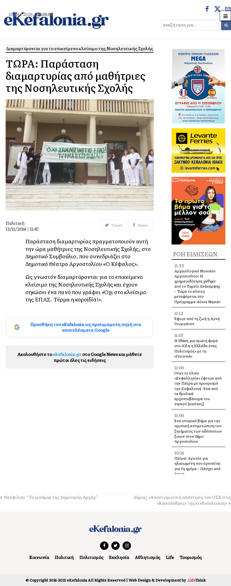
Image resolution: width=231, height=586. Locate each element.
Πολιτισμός (91, 557)
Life (170, 557)
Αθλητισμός (147, 557)
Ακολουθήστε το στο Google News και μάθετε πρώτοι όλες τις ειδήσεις (79, 357)
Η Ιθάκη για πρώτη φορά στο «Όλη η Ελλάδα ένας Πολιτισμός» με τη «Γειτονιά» (196, 348)
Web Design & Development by (167, 580)
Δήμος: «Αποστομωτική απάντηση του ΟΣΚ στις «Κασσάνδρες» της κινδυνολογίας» (182, 500)
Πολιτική (64, 557)
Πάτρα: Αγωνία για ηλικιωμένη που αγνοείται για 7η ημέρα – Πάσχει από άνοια (197, 465)
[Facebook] (207, 9)
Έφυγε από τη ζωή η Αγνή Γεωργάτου (197, 321)
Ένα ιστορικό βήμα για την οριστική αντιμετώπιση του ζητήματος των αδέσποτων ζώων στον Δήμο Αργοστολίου (198, 431)
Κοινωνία (39, 557)
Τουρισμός (190, 557)
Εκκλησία (119, 557)
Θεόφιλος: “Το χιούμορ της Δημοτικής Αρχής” (51, 497)
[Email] (228, 9)
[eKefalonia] (56, 20)
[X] (217, 9)
